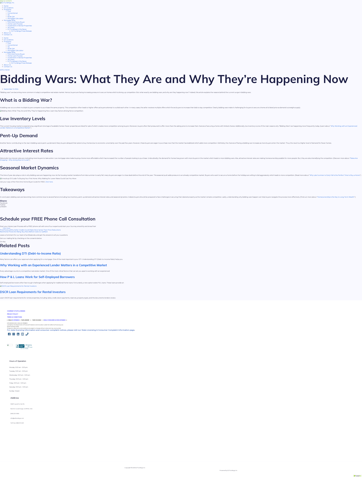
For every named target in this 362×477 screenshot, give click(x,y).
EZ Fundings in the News (17, 29)
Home (6, 6)
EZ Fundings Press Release (21, 31)
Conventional (13, 13)
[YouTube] (22, 335)
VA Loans (11, 27)
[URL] (27, 335)
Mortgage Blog (9, 20)
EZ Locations (8, 8)
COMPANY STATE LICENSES (16, 311)
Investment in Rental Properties (20, 26)
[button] (181, 203)
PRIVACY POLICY (12, 314)
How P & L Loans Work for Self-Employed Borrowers (37, 277)
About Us (7, 33)
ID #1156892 (15, 320)
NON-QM (11, 17)
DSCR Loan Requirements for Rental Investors (33, 292)
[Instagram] (14, 335)
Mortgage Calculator (15, 18)
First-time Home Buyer (16, 22)
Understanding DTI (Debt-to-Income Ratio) (30, 253)
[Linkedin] (18, 335)
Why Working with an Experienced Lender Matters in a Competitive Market (53, 265)
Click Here (6, 228)
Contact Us (8, 35)
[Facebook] (9, 335)
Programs (7, 9)
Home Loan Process (15, 24)
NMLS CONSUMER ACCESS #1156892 (55, 320)
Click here (49, 182)
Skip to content (6, 1)
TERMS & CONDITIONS (14, 317)
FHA (9, 11)
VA (9, 15)
